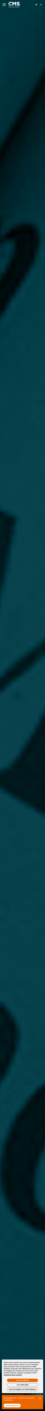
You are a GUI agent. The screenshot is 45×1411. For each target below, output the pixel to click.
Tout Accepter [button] (22, 1380)
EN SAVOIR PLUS (12, 1405)
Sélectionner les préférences (22, 1389)
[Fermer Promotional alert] (40, 1398)
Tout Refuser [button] (22, 1385)
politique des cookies (13, 1375)
